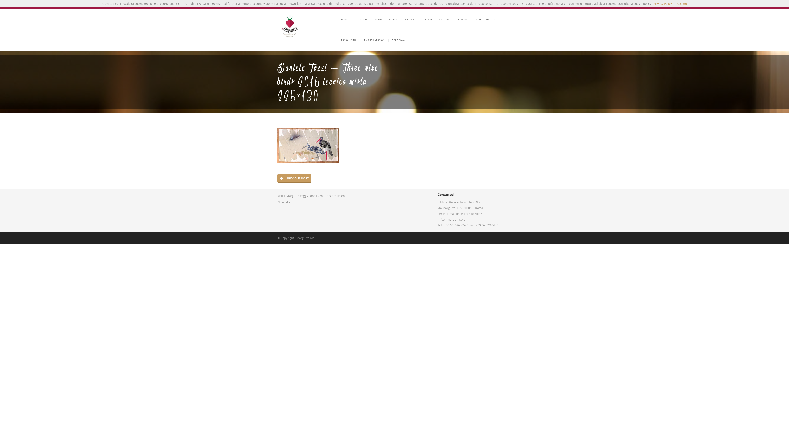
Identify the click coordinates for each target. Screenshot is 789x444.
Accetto (682, 4)
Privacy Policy (663, 4)
